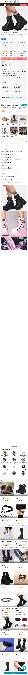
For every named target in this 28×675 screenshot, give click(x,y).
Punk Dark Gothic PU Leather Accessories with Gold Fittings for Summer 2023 (21, 519)
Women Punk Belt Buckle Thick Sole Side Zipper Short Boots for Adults (7, 563)
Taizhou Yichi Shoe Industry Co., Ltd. (10, 105)
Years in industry (22, 107)
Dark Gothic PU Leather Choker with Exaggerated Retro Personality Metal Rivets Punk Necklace (7, 608)
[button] (26, 17)
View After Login (22, 51)
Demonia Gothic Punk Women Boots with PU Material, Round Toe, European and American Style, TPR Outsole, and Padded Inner (21, 608)
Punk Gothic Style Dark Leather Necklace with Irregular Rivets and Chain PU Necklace (21, 586)
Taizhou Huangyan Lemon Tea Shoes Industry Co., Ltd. (21, 547)
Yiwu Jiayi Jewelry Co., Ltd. (20, 592)
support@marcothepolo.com (15, 97)
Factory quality (5, 107)
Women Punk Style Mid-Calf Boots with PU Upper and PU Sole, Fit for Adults (21, 653)
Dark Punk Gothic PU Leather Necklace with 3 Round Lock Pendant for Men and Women (7, 519)
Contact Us (23, 99)
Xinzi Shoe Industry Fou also (20, 614)
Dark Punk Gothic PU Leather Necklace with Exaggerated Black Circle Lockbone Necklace (21, 630)
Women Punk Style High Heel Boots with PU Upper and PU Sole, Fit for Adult (7, 630)
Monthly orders (13, 107)
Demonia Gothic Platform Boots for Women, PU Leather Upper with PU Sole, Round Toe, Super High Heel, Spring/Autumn (21, 496)
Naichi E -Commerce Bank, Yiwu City (7, 525)
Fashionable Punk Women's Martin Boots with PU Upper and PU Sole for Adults (21, 563)
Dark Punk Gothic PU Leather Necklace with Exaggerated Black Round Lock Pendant (7, 653)
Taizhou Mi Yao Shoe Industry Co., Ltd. (21, 659)
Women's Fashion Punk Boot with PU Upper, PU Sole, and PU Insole (7, 541)
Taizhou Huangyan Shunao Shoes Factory (7, 570)
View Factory (24, 105)
